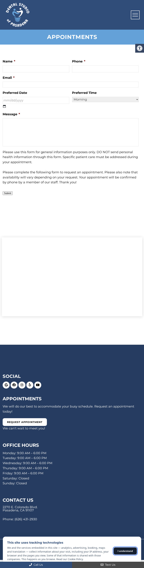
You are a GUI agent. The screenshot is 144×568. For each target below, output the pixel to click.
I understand (125, 551)
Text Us (109, 564)
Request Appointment (24, 422)
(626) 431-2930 (26, 519)
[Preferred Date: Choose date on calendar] (4, 106)
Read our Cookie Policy (69, 559)
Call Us (38, 564)
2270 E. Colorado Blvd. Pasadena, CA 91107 (20, 509)
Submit (7, 193)
